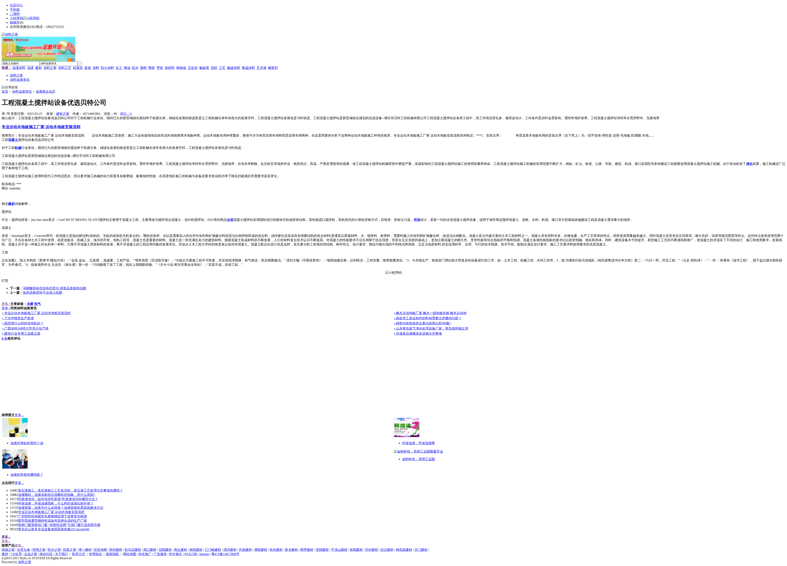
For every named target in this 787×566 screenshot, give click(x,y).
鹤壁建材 (306, 549)
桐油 (127, 68)
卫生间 (193, 68)
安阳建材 (322, 549)
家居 (87, 68)
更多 (6, 304)
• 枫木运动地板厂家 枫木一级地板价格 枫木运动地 (430, 313)
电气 (37, 304)
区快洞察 (100, 549)
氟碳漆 (204, 68)
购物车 (15, 22)
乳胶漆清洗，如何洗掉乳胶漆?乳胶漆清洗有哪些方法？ (58, 499)
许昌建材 (245, 549)
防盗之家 (69, 549)
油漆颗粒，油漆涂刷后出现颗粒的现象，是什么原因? (56, 494)
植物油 (181, 68)
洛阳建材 (356, 549)
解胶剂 (273, 68)
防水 (135, 68)
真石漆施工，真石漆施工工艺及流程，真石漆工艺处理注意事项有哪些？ (70, 490)
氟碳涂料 (233, 68)
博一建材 (85, 549)
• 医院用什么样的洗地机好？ (23, 323)
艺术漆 (261, 68)
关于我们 (61, 554)
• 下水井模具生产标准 (18, 318)
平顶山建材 (339, 549)
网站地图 (129, 554)
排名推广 (144, 554)
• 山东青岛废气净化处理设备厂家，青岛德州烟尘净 (431, 328)
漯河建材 (230, 549)
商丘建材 (180, 549)
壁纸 (160, 68)
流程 (214, 68)
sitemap (204, 554)
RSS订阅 (190, 554)
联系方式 (78, 554)
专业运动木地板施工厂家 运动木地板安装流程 (51, 512)
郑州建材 (115, 549)
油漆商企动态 (45, 91)
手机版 (15, 9)
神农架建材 (404, 549)
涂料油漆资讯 (22, 91)
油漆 (30, 68)
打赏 (5, 280)
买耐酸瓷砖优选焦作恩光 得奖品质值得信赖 (54, 288)
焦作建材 (276, 549)
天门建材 (421, 549)
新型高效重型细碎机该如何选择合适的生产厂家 (52, 520)
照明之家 (38, 549)
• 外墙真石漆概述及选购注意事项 (418, 333)
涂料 (96, 68)
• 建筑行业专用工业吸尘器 (21, 333)
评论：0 (126, 113)
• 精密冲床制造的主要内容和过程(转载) (422, 323)
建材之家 (62, 113)
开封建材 (371, 549)
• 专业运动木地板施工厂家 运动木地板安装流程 (36, 313)
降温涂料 (248, 68)
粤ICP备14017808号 (225, 554)
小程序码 (16, 18)
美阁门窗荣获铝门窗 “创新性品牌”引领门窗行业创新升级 (59, 525)
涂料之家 (50, 68)
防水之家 (54, 549)
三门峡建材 (213, 549)
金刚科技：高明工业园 (418, 459)
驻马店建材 (133, 549)
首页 (5, 91)
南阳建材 (195, 549)
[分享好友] (10, 87)
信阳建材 (165, 549)
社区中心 (16, 5)
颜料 (143, 68)
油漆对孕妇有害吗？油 (26, 443)
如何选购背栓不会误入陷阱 (42, 292)
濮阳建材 (260, 549)
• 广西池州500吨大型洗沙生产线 (25, 328)
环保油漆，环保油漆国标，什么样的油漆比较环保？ (55, 503)
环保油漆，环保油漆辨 (418, 443)
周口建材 (149, 549)
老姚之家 (8, 549)
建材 (38, 68)
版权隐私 (112, 554)
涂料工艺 (64, 68)
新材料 (170, 68)
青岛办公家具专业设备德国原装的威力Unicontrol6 (53, 529)
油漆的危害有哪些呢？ (26, 474)
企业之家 (30, 554)
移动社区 (46, 554)
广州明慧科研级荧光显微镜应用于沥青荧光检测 (52, 516)
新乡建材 (291, 549)
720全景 (16, 554)
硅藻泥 (78, 68)
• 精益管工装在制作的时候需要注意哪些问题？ (428, 318)
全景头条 (23, 549)
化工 (119, 68)
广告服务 (160, 554)
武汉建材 (387, 549)
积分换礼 (175, 554)
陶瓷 (151, 68)
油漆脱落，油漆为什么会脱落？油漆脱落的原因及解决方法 (60, 507)
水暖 (30, 304)
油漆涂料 (18, 68)
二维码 (15, 14)
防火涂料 (107, 68)
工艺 (222, 68)
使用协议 (95, 554)
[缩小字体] (8, 113)
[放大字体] (3, 113)
